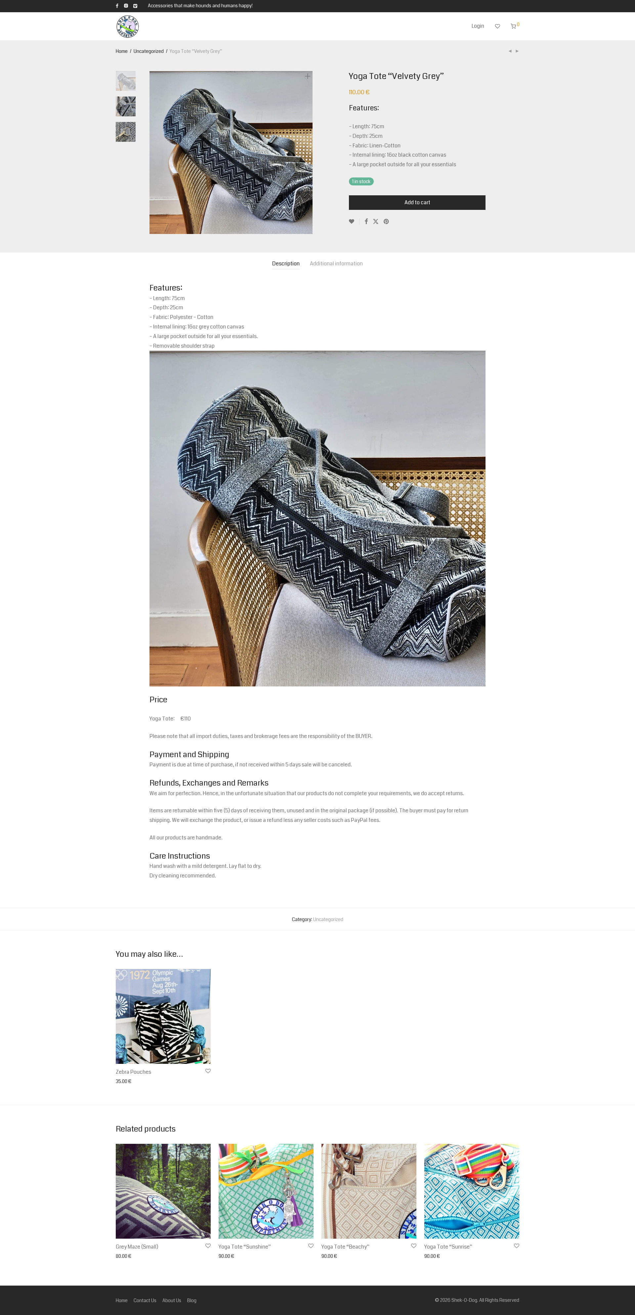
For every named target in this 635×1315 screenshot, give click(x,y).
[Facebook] (117, 5)
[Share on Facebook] (366, 221)
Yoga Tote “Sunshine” (245, 1247)
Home (122, 51)
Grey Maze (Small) (137, 1247)
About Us (171, 1300)
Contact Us (145, 1300)
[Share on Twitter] (376, 221)
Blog (191, 1300)
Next (309, 153)
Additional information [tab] (336, 263)
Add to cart (417, 202)
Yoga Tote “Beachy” (345, 1247)
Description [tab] (286, 263)
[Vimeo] (135, 5)
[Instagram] (125, 5)
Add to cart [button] (125, 1081)
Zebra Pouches (133, 1072)
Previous (153, 153)
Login (478, 26)
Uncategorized (149, 51)
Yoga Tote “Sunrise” (448, 1247)
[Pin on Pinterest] (387, 221)
